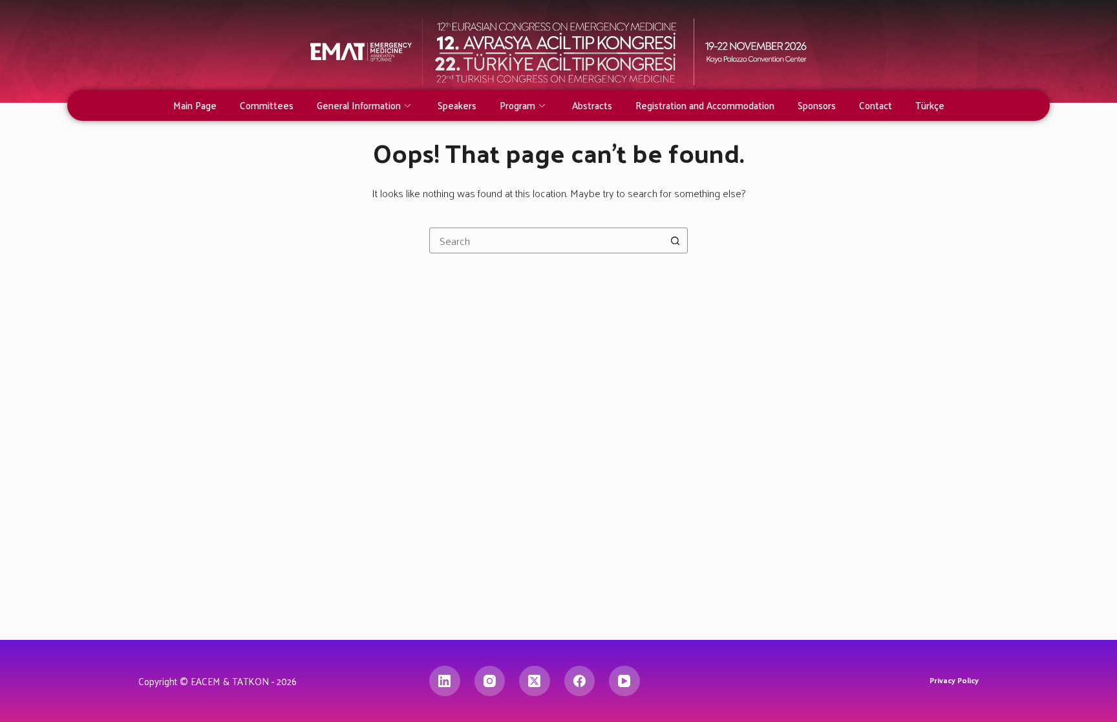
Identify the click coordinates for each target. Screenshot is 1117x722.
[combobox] (546, 240)
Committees (266, 105)
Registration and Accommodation (704, 105)
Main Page (195, 105)
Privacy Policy (954, 680)
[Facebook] (579, 681)
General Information (359, 105)
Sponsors (817, 105)
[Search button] (675, 240)
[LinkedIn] (444, 681)
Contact (875, 105)
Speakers (457, 105)
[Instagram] (489, 681)
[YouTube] (624, 681)
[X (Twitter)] (534, 681)
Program (517, 105)
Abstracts (592, 105)
